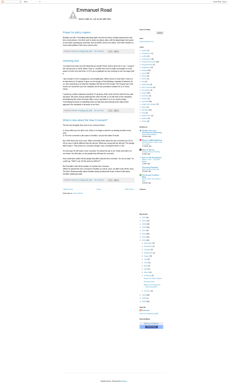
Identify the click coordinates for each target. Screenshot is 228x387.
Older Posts (129, 189)
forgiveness (146, 67)
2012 (144, 237)
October (147, 250)
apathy (144, 50)
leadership (146, 84)
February (148, 275)
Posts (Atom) (78, 193)
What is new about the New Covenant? (85, 120)
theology (145, 110)
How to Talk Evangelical (151, 157)
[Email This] (109, 51)
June (146, 262)
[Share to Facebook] (115, 51)
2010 (144, 295)
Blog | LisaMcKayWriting (152, 140)
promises (145, 96)
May (146, 266)
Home (99, 189)
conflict (144, 56)
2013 (144, 234)
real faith (145, 101)
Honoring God (71, 60)
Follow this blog (151, 327)
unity (143, 113)
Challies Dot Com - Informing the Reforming (152, 131)
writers (144, 121)
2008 (144, 301)
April (146, 269)
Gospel (144, 70)
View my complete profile (149, 313)
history (144, 76)
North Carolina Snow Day (150, 169)
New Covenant (147, 87)
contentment (146, 59)
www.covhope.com (147, 41)
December (148, 243)
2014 (144, 230)
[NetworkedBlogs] (151, 323)
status (144, 107)
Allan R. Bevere (148, 150)
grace (144, 73)
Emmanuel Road (94, 10)
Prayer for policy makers (77, 32)
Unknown (146, 310)
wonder (144, 118)
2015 (144, 227)
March (146, 272)
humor (144, 79)
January (147, 291)
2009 (144, 298)
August (147, 256)
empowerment (147, 65)
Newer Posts (68, 189)
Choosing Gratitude (150, 167)
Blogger (124, 381)
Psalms (144, 99)
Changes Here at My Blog (151, 152)
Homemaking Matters (149, 134)
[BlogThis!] (111, 51)
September (148, 253)
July (146, 259)
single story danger (149, 104)
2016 (144, 224)
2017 (144, 221)
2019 (144, 217)
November (148, 246)
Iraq (143, 82)
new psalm (146, 90)
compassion (146, 53)
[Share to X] (113, 51)
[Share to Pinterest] (118, 51)
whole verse (146, 116)
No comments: (99, 51)
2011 (144, 240)
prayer (144, 93)
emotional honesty (148, 62)
